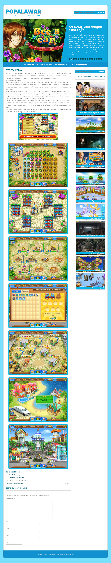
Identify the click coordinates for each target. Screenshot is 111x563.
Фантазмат (100, 148)
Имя (7, 521)
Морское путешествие (14, 484)
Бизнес (35, 65)
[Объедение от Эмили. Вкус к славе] (90, 159)
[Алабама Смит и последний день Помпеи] (90, 229)
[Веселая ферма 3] (90, 281)
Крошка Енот (100, 131)
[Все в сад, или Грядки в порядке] (55, 40)
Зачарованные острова (96, 183)
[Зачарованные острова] (90, 177)
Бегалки (27, 65)
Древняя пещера (98, 270)
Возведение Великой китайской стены (91, 96)
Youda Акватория (15, 475)
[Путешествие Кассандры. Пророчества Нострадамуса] (90, 107)
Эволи (68, 484)
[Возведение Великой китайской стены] (90, 90)
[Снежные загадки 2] (90, 212)
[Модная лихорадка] (90, 194)
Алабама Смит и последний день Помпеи (90, 235)
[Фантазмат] (90, 142)
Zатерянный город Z (97, 253)
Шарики (83, 65)
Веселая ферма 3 (98, 288)
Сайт (7, 535)
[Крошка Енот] (90, 125)
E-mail (8, 528)
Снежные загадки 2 (97, 218)
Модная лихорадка (98, 201)
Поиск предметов (61, 65)
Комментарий (10, 498)
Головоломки (46, 65)
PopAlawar (23, 11)
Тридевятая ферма (16, 477)
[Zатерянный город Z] (90, 246)
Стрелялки (74, 65)
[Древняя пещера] (90, 264)
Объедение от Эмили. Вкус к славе (92, 166)
